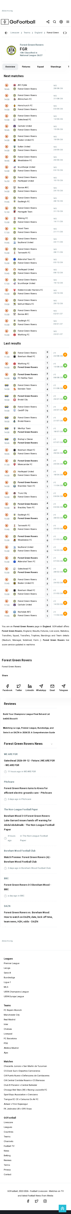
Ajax (6, 1053)
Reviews (7, 1160)
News (6, 1151)
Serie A (7, 973)
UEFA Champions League (16, 992)
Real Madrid (9, 1019)
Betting (7, 1155)
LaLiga (7, 968)
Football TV (9, 1146)
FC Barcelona (10, 1038)
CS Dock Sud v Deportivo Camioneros (22, 1071)
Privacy (7, 1170)
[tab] (10, 67)
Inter (6, 1024)
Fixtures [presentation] (26, 67)
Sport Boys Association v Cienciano (21, 1094)
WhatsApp (41, 690)
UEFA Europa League (14, 996)
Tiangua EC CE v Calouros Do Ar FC (21, 1099)
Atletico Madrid (11, 1048)
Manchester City (12, 1015)
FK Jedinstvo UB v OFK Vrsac (18, 1109)
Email (52, 690)
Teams (7, 1136)
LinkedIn (30, 690)
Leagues (8, 1127)
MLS (6, 987)
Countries (8, 1132)
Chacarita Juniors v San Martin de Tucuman (25, 1066)
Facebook (7, 690)
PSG (6, 1043)
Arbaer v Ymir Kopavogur (16, 1104)
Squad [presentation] (40, 67)
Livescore (8, 1122)
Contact (7, 1174)
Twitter (19, 690)
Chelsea (8, 1029)
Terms (7, 1165)
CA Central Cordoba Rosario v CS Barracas (24, 1080)
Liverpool (8, 1034)
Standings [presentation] (56, 67)
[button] (65, 33)
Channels (8, 1141)
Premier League (11, 963)
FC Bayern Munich (13, 1010)
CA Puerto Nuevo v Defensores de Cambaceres (26, 1075)
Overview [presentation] (10, 67)
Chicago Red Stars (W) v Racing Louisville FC (25, 1090)
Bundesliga (9, 977)
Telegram (63, 690)
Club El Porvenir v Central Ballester (20, 1085)
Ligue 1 (7, 982)
